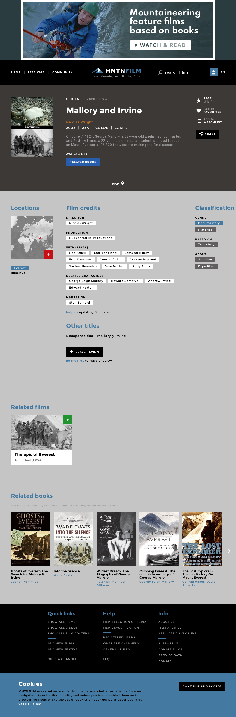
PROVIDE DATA (170, 655)
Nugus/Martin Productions (90, 237)
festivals (36, 72)
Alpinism (205, 259)
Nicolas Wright (79, 122)
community (62, 72)
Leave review (87, 352)
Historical (205, 229)
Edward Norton (81, 287)
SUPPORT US (168, 643)
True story (206, 244)
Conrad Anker (111, 259)
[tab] (118, 183)
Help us (72, 312)
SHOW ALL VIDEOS (63, 627)
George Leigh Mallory (86, 281)
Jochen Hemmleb (83, 266)
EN (223, 72)
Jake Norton (114, 266)
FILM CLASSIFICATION (121, 627)
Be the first (75, 360)
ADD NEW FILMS (61, 643)
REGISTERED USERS (119, 637)
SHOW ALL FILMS (62, 621)
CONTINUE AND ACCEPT (202, 686)
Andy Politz (141, 266)
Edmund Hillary (137, 252)
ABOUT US (166, 621)
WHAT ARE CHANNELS (121, 643)
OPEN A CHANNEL (62, 659)
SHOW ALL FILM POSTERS (68, 633)
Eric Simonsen (80, 259)
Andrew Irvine (159, 281)
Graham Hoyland (143, 259)
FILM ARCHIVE (170, 627)
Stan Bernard (79, 302)
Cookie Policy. (30, 703)
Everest (20, 268)
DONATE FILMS (170, 649)
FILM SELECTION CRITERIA (125, 621)
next (229, 551)
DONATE (165, 661)
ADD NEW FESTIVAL (64, 649)
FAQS (107, 659)
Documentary (209, 223)
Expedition (206, 266)
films (16, 72)
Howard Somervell (125, 281)
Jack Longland (105, 252)
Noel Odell (77, 252)
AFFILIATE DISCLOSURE (177, 633)
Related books (83, 162)
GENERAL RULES (116, 649)
